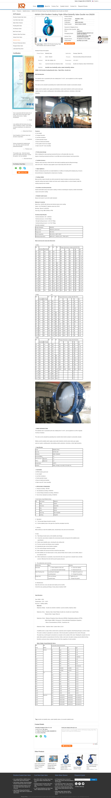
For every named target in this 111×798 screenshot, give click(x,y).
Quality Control (64, 6)
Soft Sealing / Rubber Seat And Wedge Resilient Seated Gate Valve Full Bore (22, 783)
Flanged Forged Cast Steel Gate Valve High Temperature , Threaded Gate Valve (43, 785)
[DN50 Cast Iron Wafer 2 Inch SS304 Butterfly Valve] (92, 759)
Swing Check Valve (17, 37)
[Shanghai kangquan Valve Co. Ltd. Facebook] (80, 784)
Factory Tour (55, 6)
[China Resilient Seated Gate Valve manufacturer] (22, 5)
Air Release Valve (17, 28)
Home (34, 6)
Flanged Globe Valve (18, 45)
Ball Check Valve (17, 31)
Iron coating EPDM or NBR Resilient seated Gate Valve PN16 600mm (21, 780)
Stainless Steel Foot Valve (19, 34)
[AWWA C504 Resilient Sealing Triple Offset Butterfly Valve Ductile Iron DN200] (48, 26)
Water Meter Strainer (18, 22)
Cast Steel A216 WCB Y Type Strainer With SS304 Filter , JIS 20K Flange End (64, 784)
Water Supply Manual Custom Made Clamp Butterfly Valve (66, 766)
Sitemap (81, 786)
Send (93, 779)
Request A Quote (82, 6)
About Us (47, 6)
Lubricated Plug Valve (18, 48)
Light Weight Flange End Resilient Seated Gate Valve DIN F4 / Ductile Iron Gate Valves (22, 791)
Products (40, 6)
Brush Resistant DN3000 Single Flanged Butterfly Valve (79, 769)
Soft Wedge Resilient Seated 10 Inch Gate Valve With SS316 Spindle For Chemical (22, 787)
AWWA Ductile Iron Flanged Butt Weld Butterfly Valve (52, 765)
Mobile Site (78, 788)
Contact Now (70, 43)
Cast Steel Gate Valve (18, 20)
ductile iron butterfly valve (44, 719)
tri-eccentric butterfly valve (67, 719)
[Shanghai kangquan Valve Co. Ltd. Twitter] (83, 784)
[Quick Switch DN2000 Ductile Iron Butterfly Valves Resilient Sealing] (40, 758)
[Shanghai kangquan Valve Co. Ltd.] (35, 40)
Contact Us (73, 6)
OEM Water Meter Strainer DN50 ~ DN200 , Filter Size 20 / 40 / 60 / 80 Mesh (63, 793)
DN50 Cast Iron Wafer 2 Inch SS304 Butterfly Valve (92, 766)
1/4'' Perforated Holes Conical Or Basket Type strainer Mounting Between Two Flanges (64, 780)
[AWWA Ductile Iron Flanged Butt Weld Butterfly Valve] (53, 758)
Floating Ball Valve (17, 25)
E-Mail (77, 786)
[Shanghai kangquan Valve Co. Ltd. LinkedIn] (76, 784)
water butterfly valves (56, 719)
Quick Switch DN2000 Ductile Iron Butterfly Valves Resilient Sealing (40, 766)
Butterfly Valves (26, 11)
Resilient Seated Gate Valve (19, 17)
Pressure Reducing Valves (19, 43)
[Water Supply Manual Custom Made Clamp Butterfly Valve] (66, 759)
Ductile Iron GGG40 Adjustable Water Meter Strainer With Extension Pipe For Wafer (64, 788)
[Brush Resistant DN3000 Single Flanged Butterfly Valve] (79, 760)
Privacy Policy (24, 796)
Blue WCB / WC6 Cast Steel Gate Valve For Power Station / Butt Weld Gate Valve (43, 780)
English (96, 1)
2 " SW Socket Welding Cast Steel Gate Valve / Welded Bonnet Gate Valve (43, 789)
